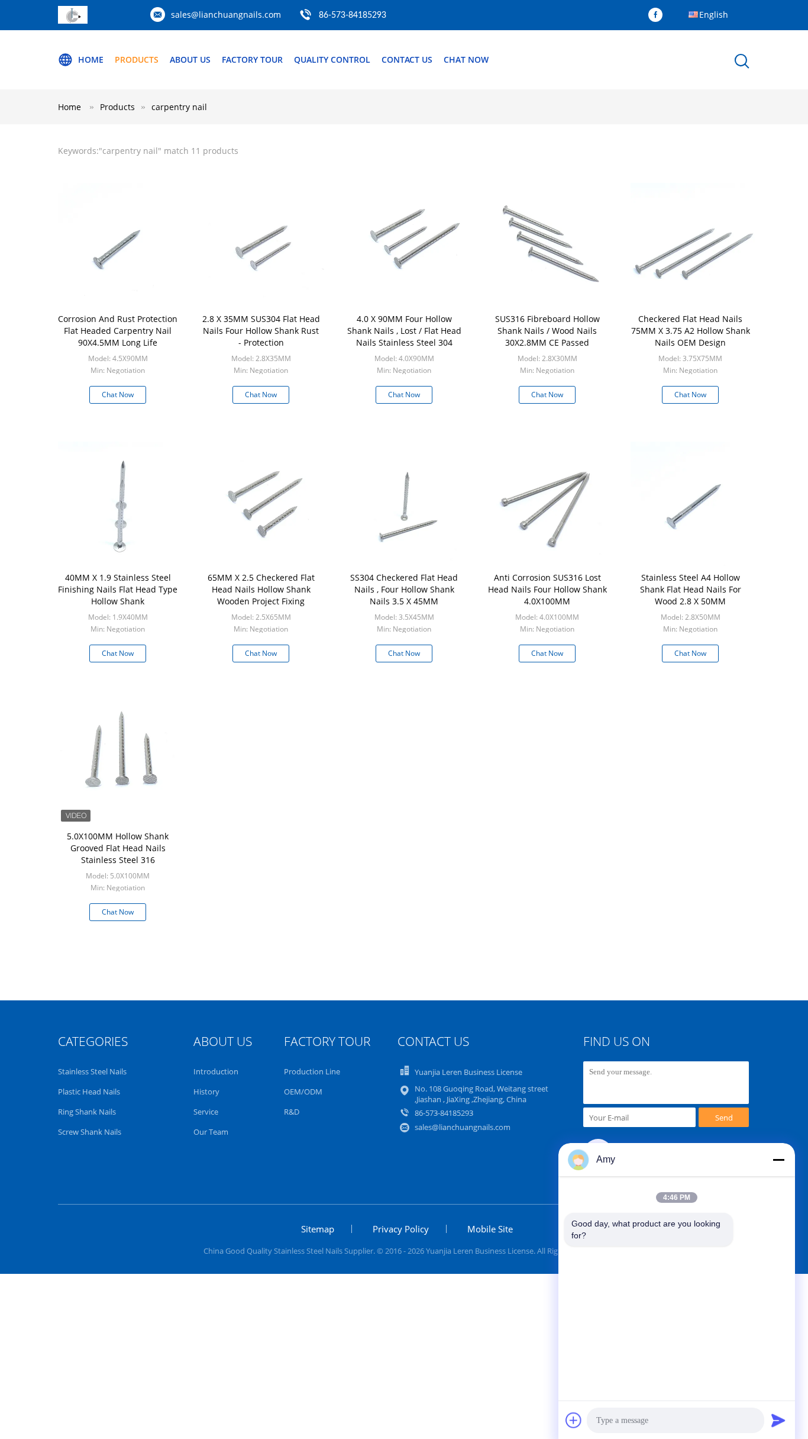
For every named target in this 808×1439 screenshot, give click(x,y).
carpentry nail (179, 106)
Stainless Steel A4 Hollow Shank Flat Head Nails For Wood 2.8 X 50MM (690, 589)
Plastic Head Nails (89, 1091)
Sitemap (317, 1229)
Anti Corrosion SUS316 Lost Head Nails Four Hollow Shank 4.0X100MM (547, 589)
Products (137, 59)
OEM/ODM (303, 1091)
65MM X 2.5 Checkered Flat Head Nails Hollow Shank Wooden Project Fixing (261, 589)
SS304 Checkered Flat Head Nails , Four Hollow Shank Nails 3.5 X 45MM (404, 589)
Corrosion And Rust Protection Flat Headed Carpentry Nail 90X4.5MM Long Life (117, 330)
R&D (291, 1111)
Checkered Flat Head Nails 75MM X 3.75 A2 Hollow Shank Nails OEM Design (690, 330)
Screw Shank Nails (89, 1131)
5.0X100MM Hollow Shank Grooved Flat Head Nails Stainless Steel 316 (118, 847)
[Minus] (778, 1160)
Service (205, 1111)
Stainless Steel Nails (92, 1071)
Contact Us (407, 59)
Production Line (312, 1071)
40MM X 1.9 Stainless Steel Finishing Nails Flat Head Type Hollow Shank (117, 589)
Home (91, 59)
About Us (190, 59)
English (713, 14)
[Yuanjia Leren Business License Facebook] (658, 15)
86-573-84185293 (352, 15)
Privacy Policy (401, 1229)
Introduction (215, 1071)
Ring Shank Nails (87, 1111)
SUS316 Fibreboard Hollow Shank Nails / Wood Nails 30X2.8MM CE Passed (547, 330)
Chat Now (466, 59)
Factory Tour (252, 59)
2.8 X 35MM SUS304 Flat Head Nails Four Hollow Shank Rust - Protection (261, 330)
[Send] (778, 1420)
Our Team (210, 1131)
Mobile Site (490, 1229)
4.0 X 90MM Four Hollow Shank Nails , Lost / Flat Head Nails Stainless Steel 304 (404, 330)
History (206, 1091)
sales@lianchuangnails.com (226, 14)
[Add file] (573, 1420)
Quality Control (332, 59)
